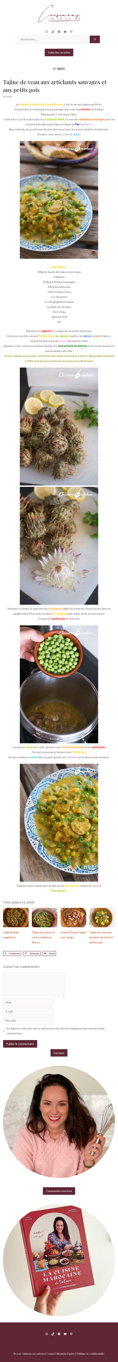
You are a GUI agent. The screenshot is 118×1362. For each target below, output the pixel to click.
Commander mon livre (59, 1191)
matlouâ (96, 885)
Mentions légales (66, 1353)
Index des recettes (59, 52)
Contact (51, 1353)
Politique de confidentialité (90, 1353)
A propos (59, 1053)
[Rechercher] (95, 39)
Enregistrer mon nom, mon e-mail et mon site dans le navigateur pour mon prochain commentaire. (55, 1031)
